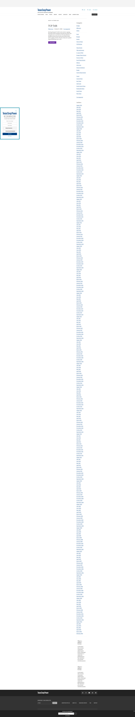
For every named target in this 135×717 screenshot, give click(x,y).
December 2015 (79, 355)
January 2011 (79, 471)
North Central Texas (80, 86)
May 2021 (78, 228)
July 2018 (78, 295)
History (78, 62)
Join (84, 9)
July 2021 (78, 224)
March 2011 (78, 467)
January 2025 (79, 142)
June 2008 (78, 531)
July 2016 (78, 342)
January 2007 (79, 565)
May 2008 (78, 533)
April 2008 (78, 535)
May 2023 (78, 181)
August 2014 (79, 387)
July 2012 (78, 436)
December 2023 (79, 168)
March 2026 (79, 115)
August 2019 (79, 269)
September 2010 (79, 479)
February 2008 (79, 539)
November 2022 (79, 193)
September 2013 (79, 408)
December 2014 (79, 379)
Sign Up (9, 133)
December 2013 (79, 402)
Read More (52, 42)
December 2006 (79, 567)
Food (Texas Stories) (80, 60)
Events (60, 14)
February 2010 (79, 492)
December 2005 (79, 590)
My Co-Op (94, 14)
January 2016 (79, 353)
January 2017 (79, 330)
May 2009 (78, 510)
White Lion (50, 29)
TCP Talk (52, 25)
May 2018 (78, 299)
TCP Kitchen (79, 44)
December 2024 (79, 144)
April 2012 (78, 441)
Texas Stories (41, 14)
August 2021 (79, 222)
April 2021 (78, 230)
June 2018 (78, 297)
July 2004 (78, 623)
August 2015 (79, 363)
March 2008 (79, 537)
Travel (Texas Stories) (81, 72)
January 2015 (79, 377)
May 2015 (78, 369)
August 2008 (79, 527)
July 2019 (78, 271)
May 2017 (78, 322)
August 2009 (79, 504)
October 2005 (79, 594)
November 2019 (79, 263)
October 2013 (79, 406)
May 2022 (78, 205)
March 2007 (79, 561)
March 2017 (78, 326)
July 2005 (78, 600)
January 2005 (79, 612)
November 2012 (79, 428)
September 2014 (79, 385)
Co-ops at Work (79, 52)
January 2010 (79, 494)
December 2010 (79, 473)
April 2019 (78, 277)
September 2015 (79, 361)
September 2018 (79, 291)
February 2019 (79, 281)
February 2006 (79, 586)
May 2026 (78, 111)
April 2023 (78, 183)
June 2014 (78, 391)
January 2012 (79, 447)
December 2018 (79, 285)
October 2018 (79, 289)
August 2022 (79, 199)
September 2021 (79, 220)
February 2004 (79, 633)
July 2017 (78, 318)
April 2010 (78, 488)
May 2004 (78, 627)
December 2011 (79, 449)
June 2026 (78, 109)
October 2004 (79, 617)
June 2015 (78, 367)
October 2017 (79, 312)
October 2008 (79, 524)
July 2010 (78, 482)
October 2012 (79, 430)
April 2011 (78, 465)
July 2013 (78, 412)
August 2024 (79, 152)
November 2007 (79, 545)
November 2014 (79, 381)
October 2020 (79, 242)
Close (16, 110)
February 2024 (79, 164)
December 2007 (79, 543)
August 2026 (79, 105)
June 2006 (78, 578)
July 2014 (78, 389)
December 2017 (79, 308)
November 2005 (79, 592)
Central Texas (79, 78)
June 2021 (78, 226)
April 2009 (78, 512)
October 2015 (79, 359)
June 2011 (78, 461)
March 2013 (78, 420)
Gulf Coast (78, 83)
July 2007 (78, 553)
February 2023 (79, 187)
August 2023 (79, 175)
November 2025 (79, 123)
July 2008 (78, 529)
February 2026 (79, 117)
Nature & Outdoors (80, 67)
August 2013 (79, 410)
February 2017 (79, 328)
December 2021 (79, 214)
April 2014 (78, 394)
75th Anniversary (80, 50)
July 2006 (78, 576)
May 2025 (78, 134)
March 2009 (79, 514)
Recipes (78, 36)
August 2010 (79, 481)
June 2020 (78, 250)
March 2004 (79, 631)
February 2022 (79, 211)
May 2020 (78, 252)
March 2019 (79, 279)
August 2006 (79, 574)
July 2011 (78, 459)
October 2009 (79, 500)
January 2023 (79, 189)
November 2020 (79, 240)
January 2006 (79, 588)
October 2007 (79, 547)
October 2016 (79, 336)
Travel (50, 14)
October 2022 (79, 195)
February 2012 (79, 445)
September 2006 (80, 572)
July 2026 (78, 107)
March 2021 (78, 232)
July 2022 (78, 201)
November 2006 (79, 569)
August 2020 (79, 246)
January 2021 (79, 236)
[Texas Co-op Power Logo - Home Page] (43, 693)
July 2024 (78, 154)
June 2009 (78, 508)
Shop (70, 14)
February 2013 (79, 422)
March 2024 (79, 162)
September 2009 (80, 502)
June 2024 (78, 156)
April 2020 (78, 254)
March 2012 (78, 443)
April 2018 (78, 301)
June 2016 (78, 344)
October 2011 (79, 453)
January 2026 (79, 119)
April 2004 (78, 629)
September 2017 (79, 314)
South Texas (79, 91)
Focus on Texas (79, 57)
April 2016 (78, 348)
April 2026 (78, 113)
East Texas (78, 81)
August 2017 (79, 316)
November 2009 (79, 498)
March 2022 (79, 209)
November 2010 (79, 475)
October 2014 (79, 383)
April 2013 (78, 418)
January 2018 (79, 306)
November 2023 (79, 169)
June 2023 (78, 179)
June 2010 (78, 484)
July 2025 (78, 130)
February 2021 (79, 234)
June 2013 (78, 414)
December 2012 (79, 426)
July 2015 (78, 365)
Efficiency (78, 28)
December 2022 (79, 191)
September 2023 (79, 173)
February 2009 (79, 516)
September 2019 (79, 267)
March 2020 (79, 256)
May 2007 (78, 557)
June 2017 (78, 320)
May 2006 (78, 580)
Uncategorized (66, 29)
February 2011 (79, 469)
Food (46, 14)
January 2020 (79, 259)
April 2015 (78, 371)
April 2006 (78, 582)
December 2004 (79, 614)
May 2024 (78, 158)
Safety (77, 30)
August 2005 (79, 598)
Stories (77, 39)
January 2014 (79, 400)
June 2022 (78, 203)
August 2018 (79, 293)
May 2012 (78, 439)
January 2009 (79, 518)
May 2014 (78, 393)
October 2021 (79, 218)
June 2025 (78, 132)
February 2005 (79, 610)
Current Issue (76, 14)
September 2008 (80, 526)
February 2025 (79, 140)
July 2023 (78, 177)
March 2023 (79, 185)
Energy (55, 14)
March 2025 (79, 138)
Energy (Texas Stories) (81, 55)
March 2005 (79, 608)
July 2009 (78, 506)
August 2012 (79, 434)
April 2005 (78, 606)
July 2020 (78, 248)
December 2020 (79, 238)
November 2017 (79, 310)
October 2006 (79, 571)
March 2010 (79, 490)
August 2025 (79, 128)
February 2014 (79, 398)
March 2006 (79, 584)
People (77, 70)
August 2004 (79, 621)
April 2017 (78, 324)
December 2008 (79, 520)
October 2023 (79, 171)
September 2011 (79, 455)
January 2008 (79, 541)
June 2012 (78, 438)
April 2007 (78, 559)
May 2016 (78, 346)
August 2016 (79, 340)
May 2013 (78, 416)
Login (90, 9)
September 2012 (79, 432)
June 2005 (78, 602)
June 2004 (78, 625)
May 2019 (78, 275)
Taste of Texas (79, 41)
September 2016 (79, 338)
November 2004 (80, 616)
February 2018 (79, 304)
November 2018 (79, 287)
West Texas (78, 93)
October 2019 (79, 265)
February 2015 (79, 375)
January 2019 (79, 283)
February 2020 (79, 258)
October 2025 (79, 124)
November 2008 (79, 522)
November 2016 (79, 334)
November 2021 (79, 216)
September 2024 (80, 150)
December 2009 (79, 496)
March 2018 (79, 303)
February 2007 (79, 563)
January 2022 (79, 213)
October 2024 (79, 148)
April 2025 (78, 136)
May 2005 (78, 604)
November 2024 (79, 146)
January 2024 (79, 166)
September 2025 (79, 126)
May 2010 (78, 486)
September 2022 (79, 197)
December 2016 (79, 332)
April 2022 (78, 207)
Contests (65, 14)
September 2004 (80, 619)
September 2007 (80, 549)
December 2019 (79, 261)
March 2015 (78, 373)
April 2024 (78, 160)
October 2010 (79, 477)
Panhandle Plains (80, 88)
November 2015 (79, 357)
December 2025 (79, 121)
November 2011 (79, 451)
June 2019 (78, 273)
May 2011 (78, 463)
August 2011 (79, 457)
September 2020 (80, 244)
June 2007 (78, 555)
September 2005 (80, 596)
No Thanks (10, 136)
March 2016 (79, 349)
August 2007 (79, 551)
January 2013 (79, 424)
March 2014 (79, 396)
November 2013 (79, 404)
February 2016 (79, 351)
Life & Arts (78, 65)
